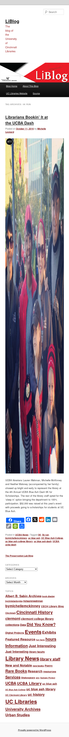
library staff (50, 659)
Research (35, 671)
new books (38, 665)
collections (12, 625)
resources (49, 671)
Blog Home (11, 86)
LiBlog (12, 21)
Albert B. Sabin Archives (23, 596)
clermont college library (37, 619)
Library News (22, 658)
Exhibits (49, 632)
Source (36, 93)
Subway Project (47, 677)
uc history (36, 694)
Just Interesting (42, 645)
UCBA (56, 541)
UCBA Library (29, 683)
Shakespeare (28, 677)
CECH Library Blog (52, 606)
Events (33, 631)
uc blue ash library (41, 689)
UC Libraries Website (16, 93)
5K (39, 534)
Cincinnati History (34, 612)
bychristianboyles (14, 601)
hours (50, 639)
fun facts (40, 639)
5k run (45, 534)
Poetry (49, 665)
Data (23, 625)
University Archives (22, 709)
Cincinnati (10, 613)
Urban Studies (17, 714)
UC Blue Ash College (52, 538)
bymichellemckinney (16, 538)
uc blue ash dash (43, 541)
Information (16, 646)
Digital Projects (14, 632)
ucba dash (10, 544)
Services (12, 677)
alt (9, 141)
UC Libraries (21, 701)
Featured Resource (20, 639)
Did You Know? (41, 624)
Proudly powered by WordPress (34, 730)
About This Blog (30, 86)
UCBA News (21, 534)
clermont (12, 618)
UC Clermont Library (16, 695)
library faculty (37, 651)
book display (48, 596)
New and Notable (18, 665)
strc (38, 677)
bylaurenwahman (33, 601)
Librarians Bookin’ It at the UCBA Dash (26, 120)
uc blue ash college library (19, 541)
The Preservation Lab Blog (19, 555)
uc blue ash (34, 538)
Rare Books (16, 671)
